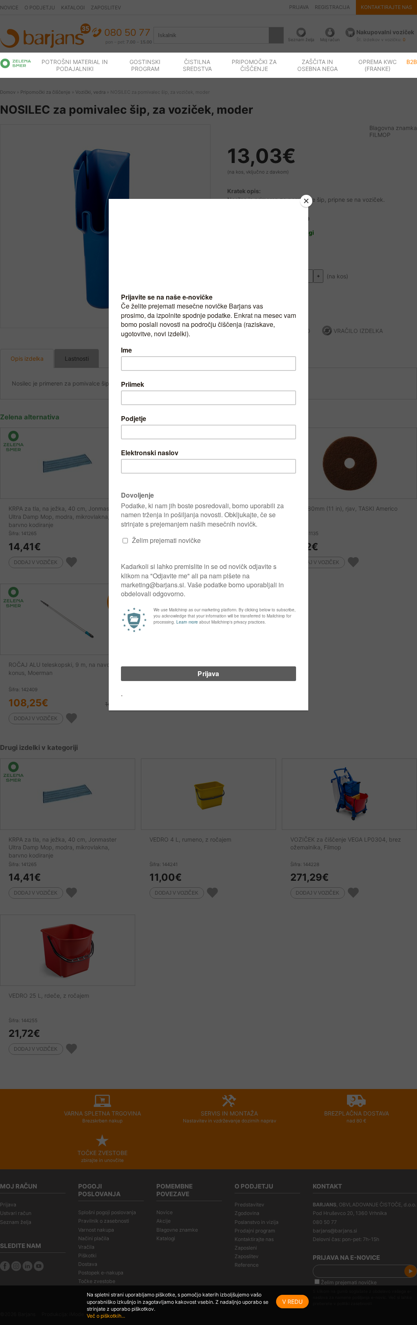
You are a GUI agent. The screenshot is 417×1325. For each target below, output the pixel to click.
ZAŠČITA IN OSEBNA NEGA (317, 65)
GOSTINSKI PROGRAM (144, 65)
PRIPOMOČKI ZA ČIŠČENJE (254, 65)
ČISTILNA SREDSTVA (197, 65)
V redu (292, 1301)
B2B (411, 61)
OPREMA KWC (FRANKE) (377, 65)
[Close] (306, 201)
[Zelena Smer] (15, 63)
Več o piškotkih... (106, 1316)
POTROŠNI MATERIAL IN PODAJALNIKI (75, 65)
